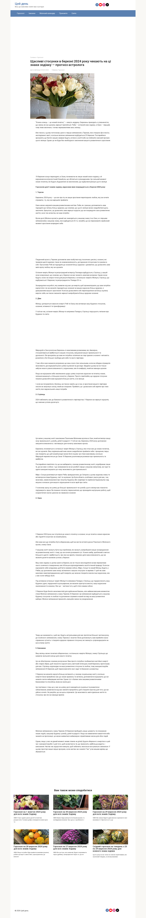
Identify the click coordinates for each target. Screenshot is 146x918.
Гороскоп (20, 13)
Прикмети (63, 13)
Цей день (21, 3)
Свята (74, 13)
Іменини (32, 13)
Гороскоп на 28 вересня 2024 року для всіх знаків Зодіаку (30, 847)
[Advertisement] (73, 35)
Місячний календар (47, 13)
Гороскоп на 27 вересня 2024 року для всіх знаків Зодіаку (70, 847)
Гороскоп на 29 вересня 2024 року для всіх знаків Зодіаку (110, 813)
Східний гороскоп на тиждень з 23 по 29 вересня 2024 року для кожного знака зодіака (110, 848)
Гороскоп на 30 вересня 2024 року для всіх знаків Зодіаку (70, 813)
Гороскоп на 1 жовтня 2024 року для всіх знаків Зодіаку (30, 813)
